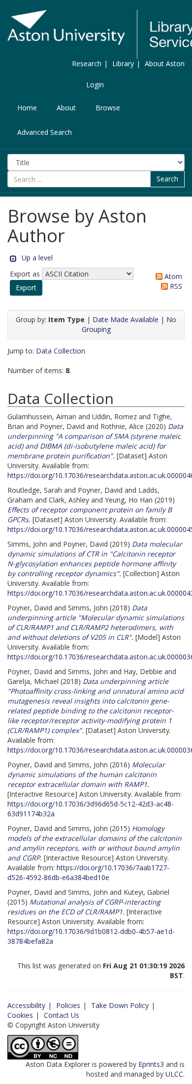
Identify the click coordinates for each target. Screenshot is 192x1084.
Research (86, 63)
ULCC (174, 1074)
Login (95, 84)
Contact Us (61, 1015)
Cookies (20, 1015)
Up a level (37, 257)
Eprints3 (151, 1064)
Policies (68, 1005)
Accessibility (26, 1005)
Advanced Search (44, 132)
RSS (175, 286)
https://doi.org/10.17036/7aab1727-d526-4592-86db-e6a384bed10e (88, 872)
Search (167, 178)
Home (27, 107)
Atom (172, 276)
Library (123, 63)
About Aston (165, 63)
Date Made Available (126, 319)
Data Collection (60, 350)
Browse (108, 107)
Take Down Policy (120, 1005)
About (66, 107)
